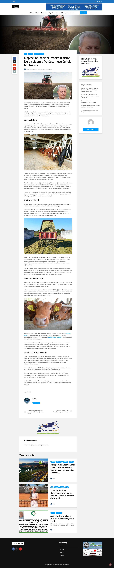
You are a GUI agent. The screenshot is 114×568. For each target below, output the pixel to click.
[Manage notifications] (110, 564)
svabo (27, 69)
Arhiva (61, 546)
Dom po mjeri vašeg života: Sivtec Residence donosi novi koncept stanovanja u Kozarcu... (62, 468)
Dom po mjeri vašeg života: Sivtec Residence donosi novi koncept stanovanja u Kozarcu (89, 89)
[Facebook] (13, 549)
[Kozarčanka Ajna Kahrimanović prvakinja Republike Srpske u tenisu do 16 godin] (33, 495)
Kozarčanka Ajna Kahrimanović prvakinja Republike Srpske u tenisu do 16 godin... (62, 494)
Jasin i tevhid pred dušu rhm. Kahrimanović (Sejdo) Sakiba (62, 518)
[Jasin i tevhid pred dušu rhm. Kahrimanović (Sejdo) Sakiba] (33, 521)
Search (83, 12)
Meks (58, 564)
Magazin (51, 13)
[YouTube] (20, 549)
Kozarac (36, 54)
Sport (67, 487)
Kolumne (43, 13)
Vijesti (37, 13)
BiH (25, 54)
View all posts (36, 402)
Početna (31, 13)
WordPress (67, 564)
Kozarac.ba (59, 461)
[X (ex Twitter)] (16, 549)
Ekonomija (30, 54)
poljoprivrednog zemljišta (54, 337)
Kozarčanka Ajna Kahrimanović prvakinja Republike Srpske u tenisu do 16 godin (90, 96)
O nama (62, 555)
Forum (57, 13)
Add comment (42, 69)
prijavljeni (32, 445)
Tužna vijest (59, 512)
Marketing (65, 461)
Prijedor (42, 54)
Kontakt (13, 1)
